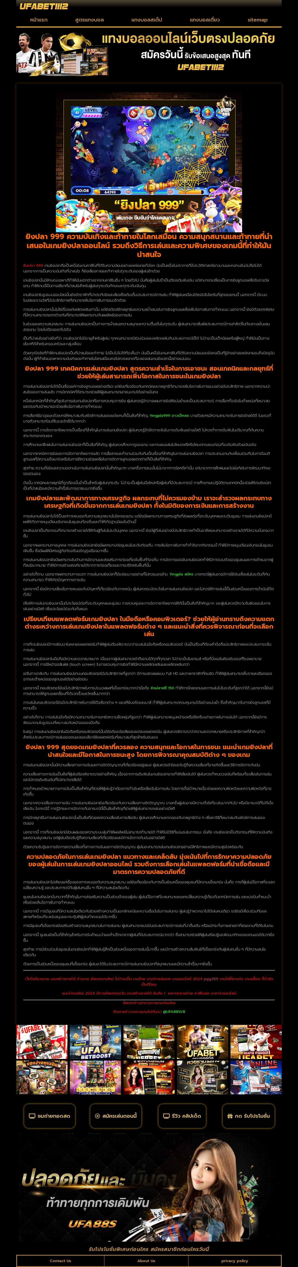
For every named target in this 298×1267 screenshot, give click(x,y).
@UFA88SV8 (174, 1012)
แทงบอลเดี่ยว (205, 20)
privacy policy (234, 1261)
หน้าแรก (38, 20)
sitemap (258, 20)
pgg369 (211, 979)
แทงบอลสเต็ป (147, 20)
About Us (146, 1261)
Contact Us (60, 1261)
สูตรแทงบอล (89, 20)
